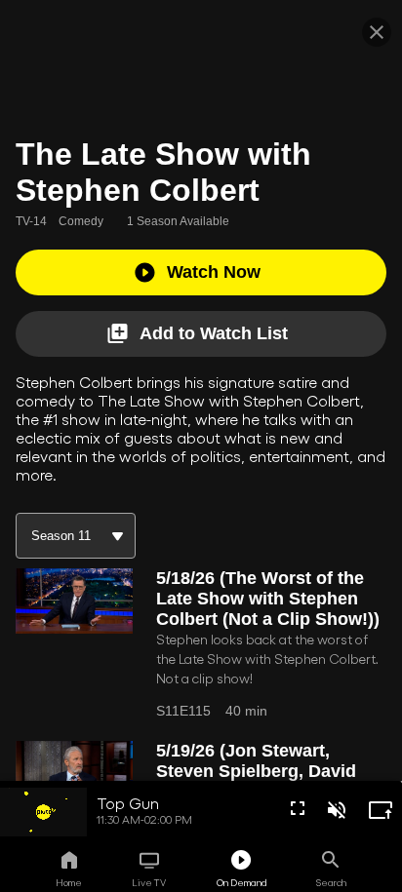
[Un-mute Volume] (336, 810)
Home (69, 882)
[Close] (376, 32)
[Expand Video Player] (380, 810)
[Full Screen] (297, 808)
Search (331, 882)
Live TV (149, 882)
